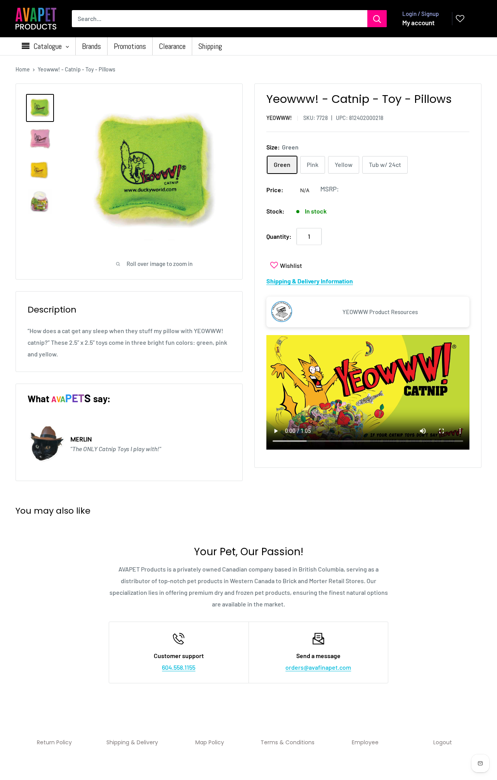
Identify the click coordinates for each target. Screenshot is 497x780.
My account (418, 22)
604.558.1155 (178, 667)
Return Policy (54, 742)
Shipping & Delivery (132, 742)
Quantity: (279, 236)
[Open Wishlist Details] (460, 18)
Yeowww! (279, 118)
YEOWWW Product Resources (380, 311)
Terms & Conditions (288, 742)
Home (23, 69)
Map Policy (209, 742)
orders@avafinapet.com (318, 667)
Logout (442, 742)
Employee (365, 742)
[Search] (377, 18)
